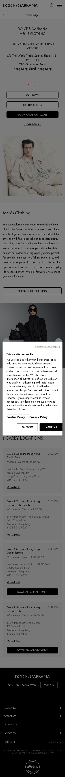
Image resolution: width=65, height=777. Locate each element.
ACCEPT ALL (51, 427)
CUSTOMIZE (27, 427)
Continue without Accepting (47, 346)
